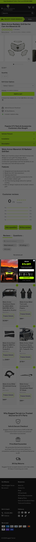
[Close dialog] (34, 260)
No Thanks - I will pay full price (27, 280)
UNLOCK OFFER (26, 277)
